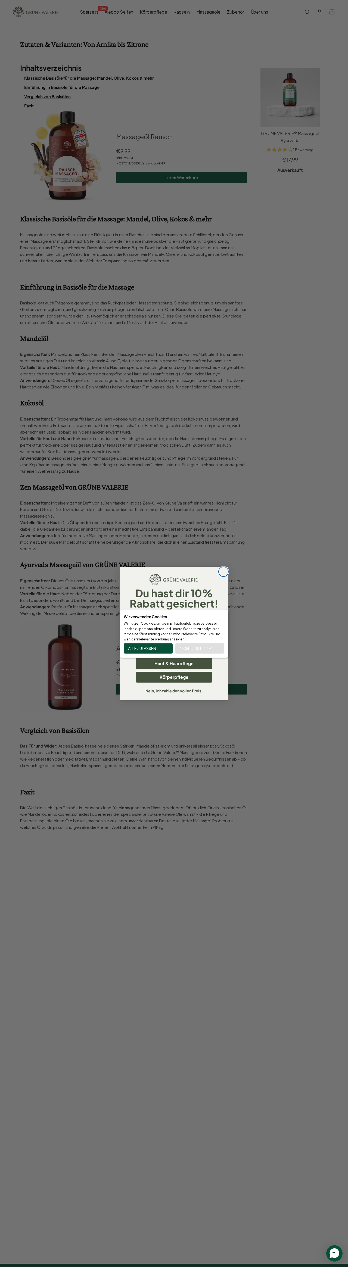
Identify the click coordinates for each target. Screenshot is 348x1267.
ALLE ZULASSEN (142, 648)
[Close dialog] (223, 572)
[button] (334, 1253)
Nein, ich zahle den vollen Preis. (174, 690)
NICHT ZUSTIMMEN (196, 648)
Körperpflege (174, 677)
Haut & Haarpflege (174, 663)
